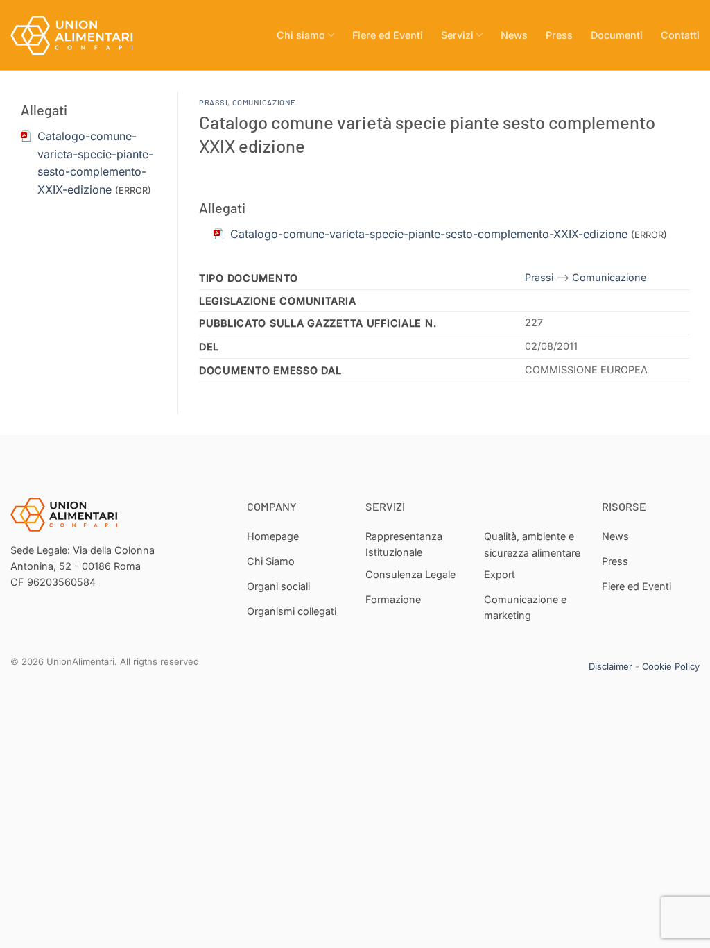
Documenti (617, 35)
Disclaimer (610, 666)
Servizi (457, 35)
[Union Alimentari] (79, 35)
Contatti (680, 35)
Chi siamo (301, 35)
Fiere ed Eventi (387, 35)
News (514, 35)
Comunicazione (264, 102)
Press (559, 35)
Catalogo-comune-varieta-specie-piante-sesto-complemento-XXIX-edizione (428, 234)
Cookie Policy (671, 666)
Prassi (213, 102)
